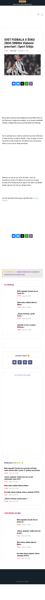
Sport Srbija (13, 50)
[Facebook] (20, 362)
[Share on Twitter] (22, 84)
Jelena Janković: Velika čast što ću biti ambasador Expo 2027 (18, 478)
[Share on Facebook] (14, 84)
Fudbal (6, 50)
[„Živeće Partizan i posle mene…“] (9, 316)
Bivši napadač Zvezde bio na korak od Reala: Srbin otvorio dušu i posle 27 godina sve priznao (22, 469)
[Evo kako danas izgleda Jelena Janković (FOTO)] (9, 555)
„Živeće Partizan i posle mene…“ (16, 499)
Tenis (6, 481)
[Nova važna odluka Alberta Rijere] (9, 304)
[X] (30, 362)
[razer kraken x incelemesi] (22, 592)
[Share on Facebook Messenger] (18, 84)
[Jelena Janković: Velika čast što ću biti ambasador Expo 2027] (9, 533)
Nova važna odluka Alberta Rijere (16, 485)
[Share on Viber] (31, 84)
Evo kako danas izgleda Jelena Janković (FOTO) (21, 492)
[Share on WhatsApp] (26, 84)
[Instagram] (25, 362)
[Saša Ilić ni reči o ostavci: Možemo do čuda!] (9, 327)
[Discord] (14, 362)
